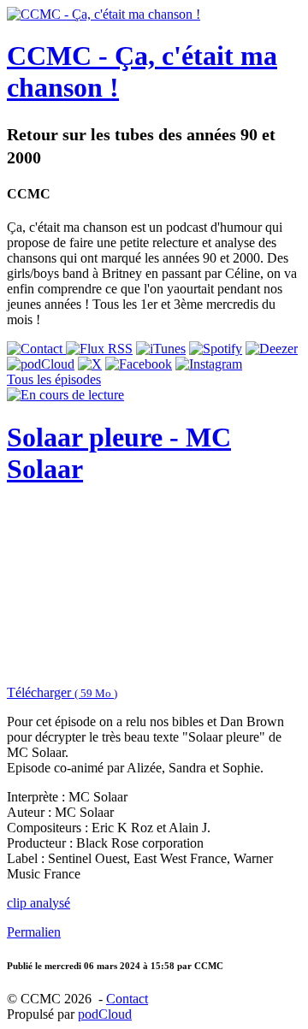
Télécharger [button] (62, 692)
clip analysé (38, 903)
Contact (127, 998)
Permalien (34, 932)
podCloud (105, 1014)
